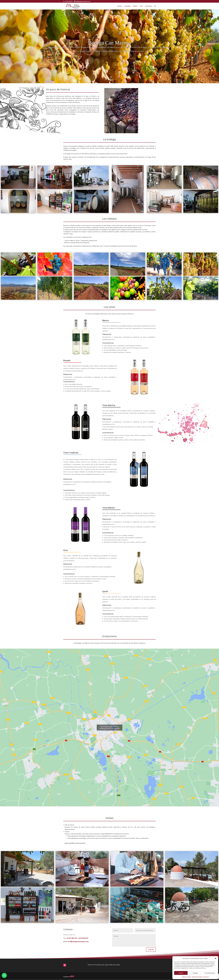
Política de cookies (186, 977)
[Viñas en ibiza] (91, 299)
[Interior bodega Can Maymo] (164, 188)
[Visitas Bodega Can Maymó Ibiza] (82, 886)
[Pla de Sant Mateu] (18, 299)
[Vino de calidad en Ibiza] (54, 188)
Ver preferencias (210, 973)
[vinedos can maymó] (18, 275)
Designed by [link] (66, 976)
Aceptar (181, 973)
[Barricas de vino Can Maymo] (91, 212)
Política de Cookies (114, 965)
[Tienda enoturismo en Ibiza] (27, 922)
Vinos (141, 6)
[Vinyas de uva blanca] (54, 299)
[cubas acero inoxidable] (128, 212)
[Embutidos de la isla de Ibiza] (136, 922)
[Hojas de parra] (200, 299)
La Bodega (127, 6)
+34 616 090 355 (83, 938)
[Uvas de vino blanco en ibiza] (200, 275)
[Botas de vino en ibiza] (18, 212)
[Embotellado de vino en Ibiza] (200, 212)
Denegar (195, 973)
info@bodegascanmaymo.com (78, 941)
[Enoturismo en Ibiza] (27, 886)
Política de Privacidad (197, 977)
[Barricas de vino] (200, 188)
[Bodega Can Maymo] (18, 188)
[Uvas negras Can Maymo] (164, 275)
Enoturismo (148, 6)
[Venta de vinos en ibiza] (54, 212)
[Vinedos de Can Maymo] (164, 299)
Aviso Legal (206, 977)
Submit (151, 949)
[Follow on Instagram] (64, 965)
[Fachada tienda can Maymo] (82, 922)
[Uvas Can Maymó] (54, 275)
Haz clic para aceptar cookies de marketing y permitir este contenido (109, 727)
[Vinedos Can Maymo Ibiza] (91, 275)
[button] (215, 958)
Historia (119, 6)
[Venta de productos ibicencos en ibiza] (164, 212)
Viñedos (135, 6)
